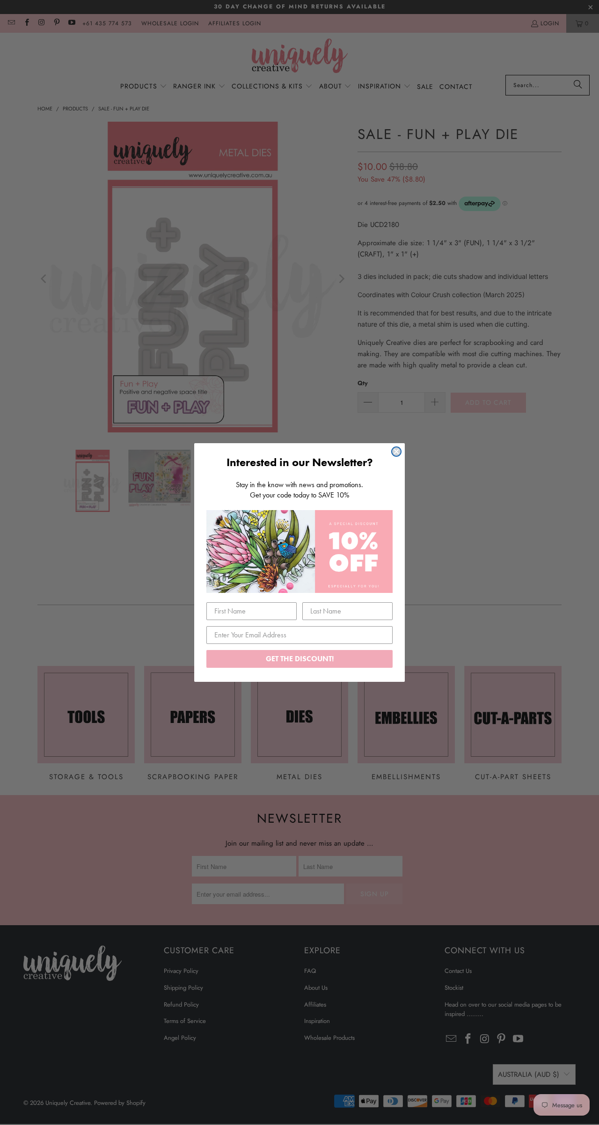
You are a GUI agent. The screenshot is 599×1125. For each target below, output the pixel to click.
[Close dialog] (396, 451)
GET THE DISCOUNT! (300, 659)
